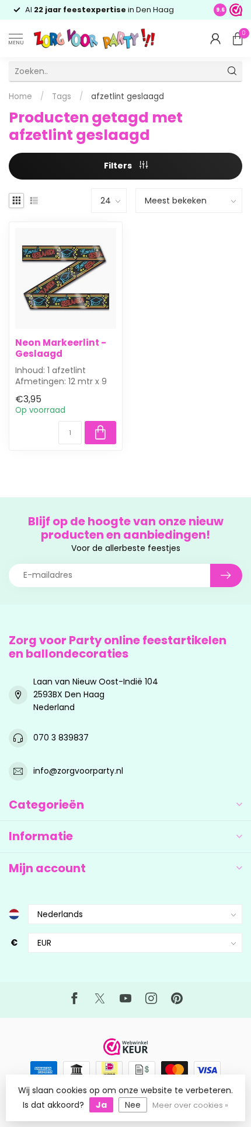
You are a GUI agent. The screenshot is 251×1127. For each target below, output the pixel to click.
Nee (133, 1105)
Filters (119, 165)
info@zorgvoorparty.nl (78, 771)
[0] (237, 38)
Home (20, 96)
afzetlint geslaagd (127, 96)
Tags (61, 96)
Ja (101, 1105)
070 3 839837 (61, 737)
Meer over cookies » (190, 1105)
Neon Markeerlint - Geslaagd (60, 348)
